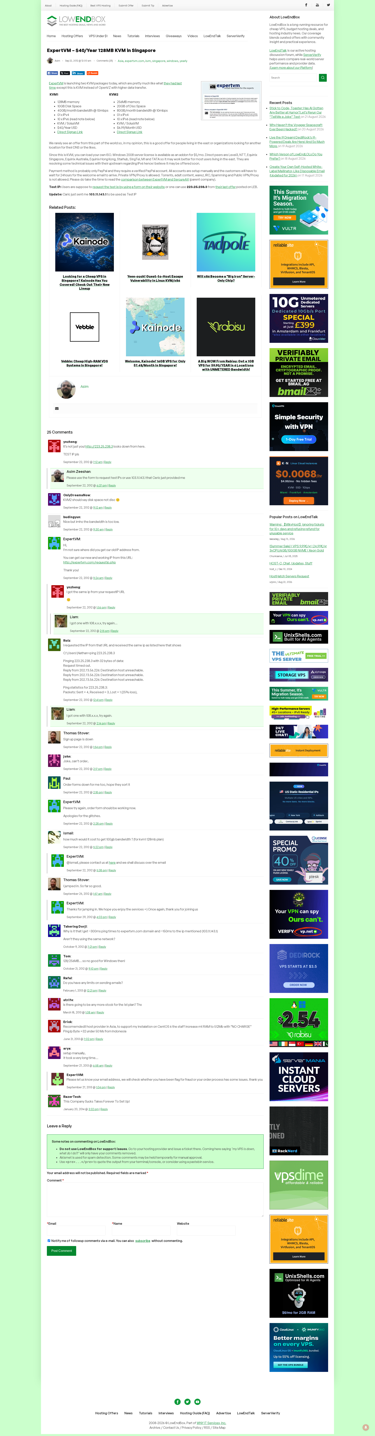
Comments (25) (105, 60)
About (48, 5)
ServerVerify (236, 36)
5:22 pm (98, 847)
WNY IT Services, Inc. (211, 1423)
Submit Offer (126, 5)
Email (51, 1223)
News (117, 36)
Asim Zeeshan (78, 471)
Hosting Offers (72, 36)
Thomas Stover (76, 733)
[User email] (57, 409)
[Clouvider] (299, 342)
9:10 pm (93, 968)
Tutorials (133, 36)
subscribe (142, 1241)
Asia (120, 61)
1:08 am (90, 1012)
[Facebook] (306, 5)
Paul (66, 778)
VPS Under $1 (98, 36)
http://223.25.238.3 (99, 446)
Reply (107, 462)
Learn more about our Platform (291, 68)
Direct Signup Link (70, 132)
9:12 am (98, 507)
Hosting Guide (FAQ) (71, 5)
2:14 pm (101, 723)
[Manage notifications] (366, 1427)
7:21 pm (92, 946)
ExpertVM (56, 83)
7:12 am (97, 462)
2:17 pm (98, 768)
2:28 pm (98, 823)
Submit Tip (148, 5)
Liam (74, 617)
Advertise (167, 5)
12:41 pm (98, 699)
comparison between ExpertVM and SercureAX (155, 179)
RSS (207, 1428)
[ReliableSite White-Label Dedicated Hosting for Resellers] (299, 287)
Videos (193, 36)
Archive (154, 1428)
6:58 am (98, 1065)
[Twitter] (328, 5)
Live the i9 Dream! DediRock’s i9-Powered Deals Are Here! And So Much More (297, 141)
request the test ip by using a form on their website (129, 187)
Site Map (219, 1428)
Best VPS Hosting (100, 5)
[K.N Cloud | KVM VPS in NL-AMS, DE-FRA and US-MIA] (299, 504)
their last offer (225, 187)
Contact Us (171, 1428)
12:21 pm (92, 990)
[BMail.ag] (299, 396)
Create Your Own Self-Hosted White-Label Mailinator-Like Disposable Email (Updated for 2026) (297, 171)
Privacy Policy (191, 1428)
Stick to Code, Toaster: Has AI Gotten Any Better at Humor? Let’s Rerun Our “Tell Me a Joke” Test (296, 112)
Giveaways (174, 36)
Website (183, 1223)
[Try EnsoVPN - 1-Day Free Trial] (299, 450)
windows (172, 61)
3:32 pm (93, 1109)
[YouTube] (317, 5)
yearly (183, 61)
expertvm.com (134, 61)
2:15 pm (104, 630)
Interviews (152, 36)
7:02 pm (89, 1039)
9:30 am (98, 529)
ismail (68, 833)
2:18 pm (98, 792)
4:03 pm (101, 917)
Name (117, 1223)
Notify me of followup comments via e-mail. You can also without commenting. (117, 1241)
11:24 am (98, 578)
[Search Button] (323, 78)
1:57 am (97, 893)
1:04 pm (101, 1087)
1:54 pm (98, 747)
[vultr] (299, 233)
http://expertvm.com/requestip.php (89, 562)
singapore (158, 61)
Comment (55, 1180)
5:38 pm (101, 870)
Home (51, 36)
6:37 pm (101, 485)
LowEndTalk (212, 36)
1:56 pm (101, 607)
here (112, 862)
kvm (148, 61)
